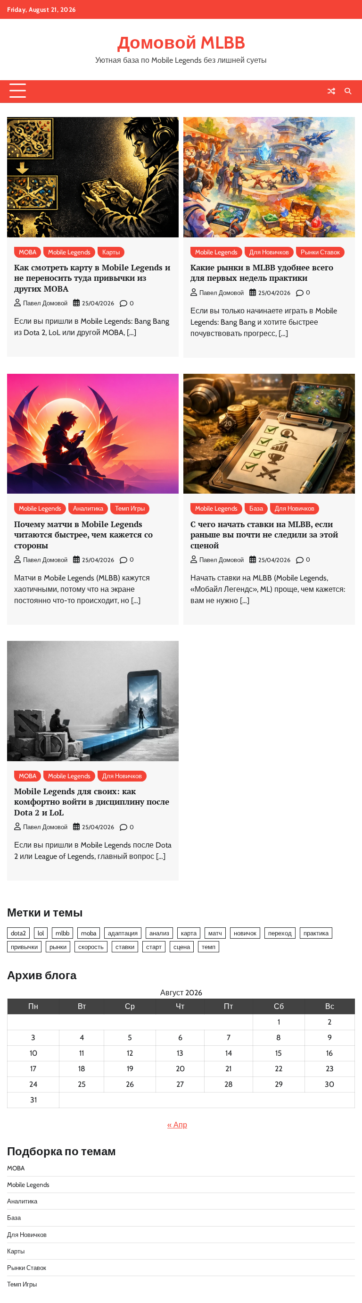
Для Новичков (269, 252)
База (256, 508)
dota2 (18, 933)
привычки (24, 946)
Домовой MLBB (181, 42)
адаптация (123, 933)
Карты (111, 252)
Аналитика (88, 508)
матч (215, 933)
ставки (124, 946)
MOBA (27, 252)
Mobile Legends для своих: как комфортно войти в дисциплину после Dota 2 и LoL (91, 802)
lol (41, 933)
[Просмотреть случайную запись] (331, 91)
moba (88, 933)
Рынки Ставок (320, 252)
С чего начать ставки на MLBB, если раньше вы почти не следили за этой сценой (264, 535)
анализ (159, 933)
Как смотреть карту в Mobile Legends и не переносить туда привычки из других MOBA (92, 278)
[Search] (348, 91)
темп (208, 946)
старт (154, 946)
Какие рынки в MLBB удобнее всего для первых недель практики (261, 272)
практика (316, 933)
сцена (181, 946)
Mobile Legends (69, 252)
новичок (245, 933)
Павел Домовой (45, 303)
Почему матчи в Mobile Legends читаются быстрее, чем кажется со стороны (83, 535)
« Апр (177, 1124)
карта (189, 933)
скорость (91, 946)
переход (280, 933)
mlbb (62, 933)
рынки (57, 946)
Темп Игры (130, 508)
